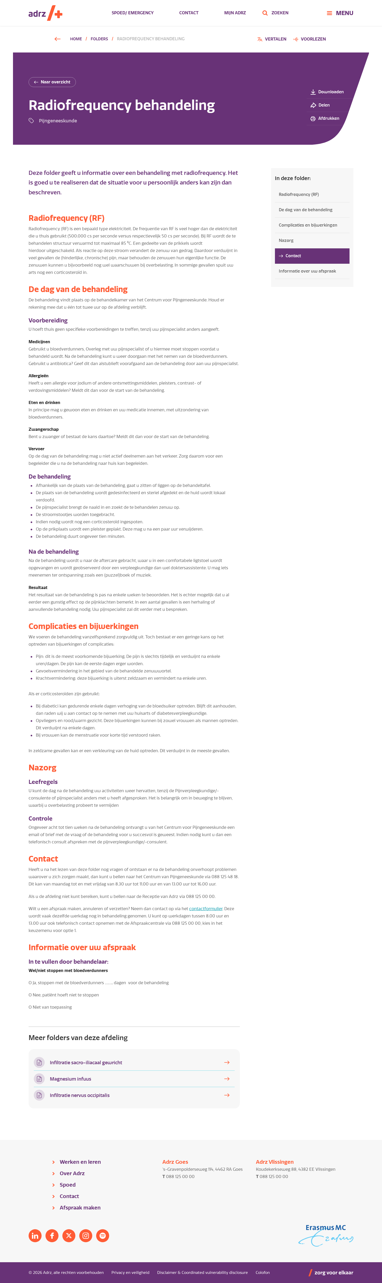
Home (76, 39)
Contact (189, 12)
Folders (99, 39)
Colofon (263, 1272)
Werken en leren (80, 1162)
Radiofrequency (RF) (299, 194)
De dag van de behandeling (306, 209)
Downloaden (331, 91)
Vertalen (272, 40)
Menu (344, 13)
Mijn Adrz (235, 12)
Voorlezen (313, 39)
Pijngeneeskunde (58, 120)
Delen (324, 105)
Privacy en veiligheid (130, 1272)
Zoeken (280, 12)
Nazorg (286, 240)
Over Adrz (72, 1173)
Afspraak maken (80, 1208)
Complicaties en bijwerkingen (308, 225)
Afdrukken (328, 118)
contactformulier (205, 908)
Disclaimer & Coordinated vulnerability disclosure (202, 1272)
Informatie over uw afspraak (307, 271)
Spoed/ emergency (133, 12)
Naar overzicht (55, 82)
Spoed (68, 1185)
